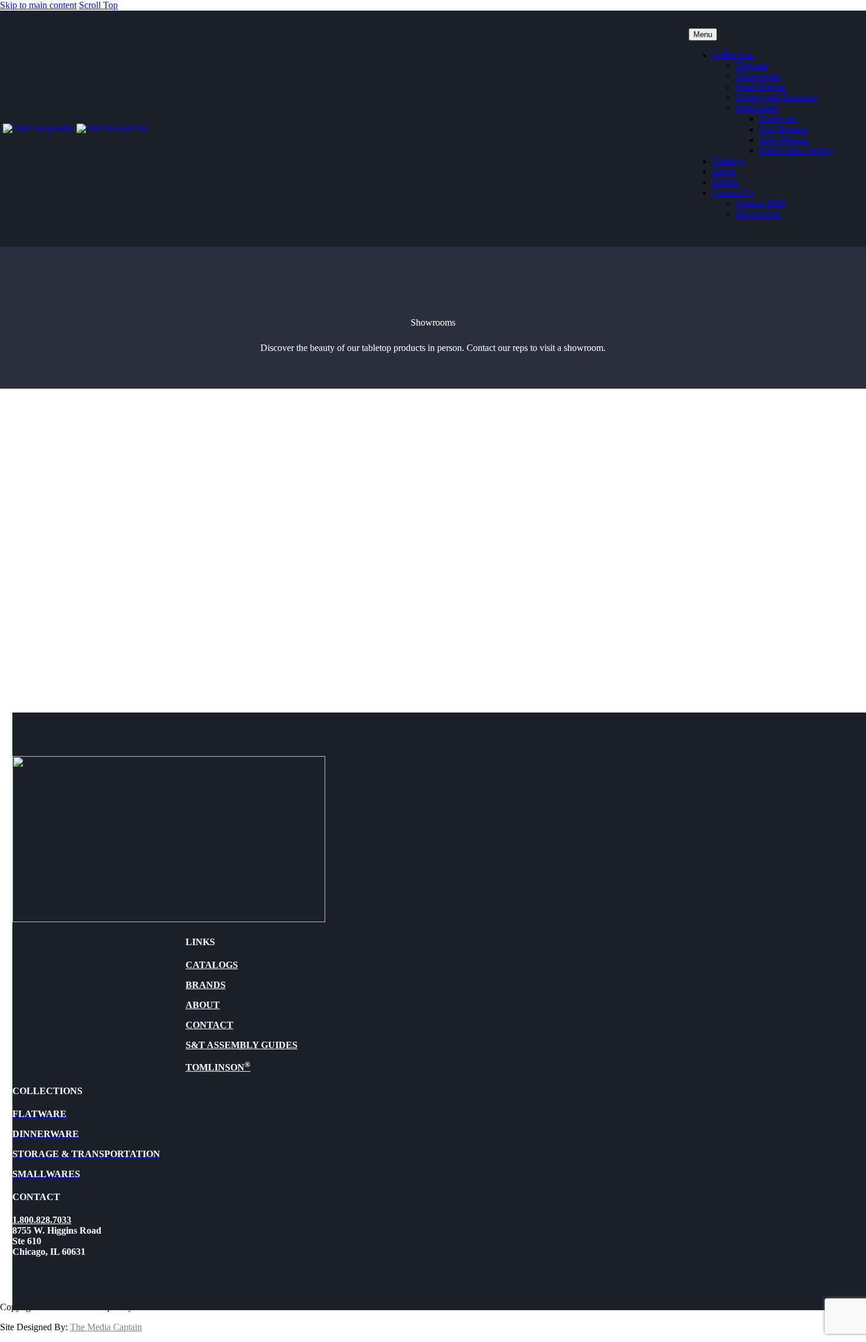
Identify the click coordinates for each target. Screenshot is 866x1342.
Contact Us (733, 193)
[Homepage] (75, 129)
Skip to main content (38, 5)
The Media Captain (106, 1327)
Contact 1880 (761, 203)
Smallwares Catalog (796, 150)
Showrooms (758, 214)
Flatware (752, 66)
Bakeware (778, 119)
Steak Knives (760, 87)
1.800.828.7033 (41, 1220)
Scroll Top (98, 5)
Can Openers (783, 129)
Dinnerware (758, 76)
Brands (725, 182)
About (724, 172)
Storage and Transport (777, 97)
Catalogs (728, 161)
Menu (702, 34)
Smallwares (757, 108)
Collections (733, 55)
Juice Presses (783, 140)
